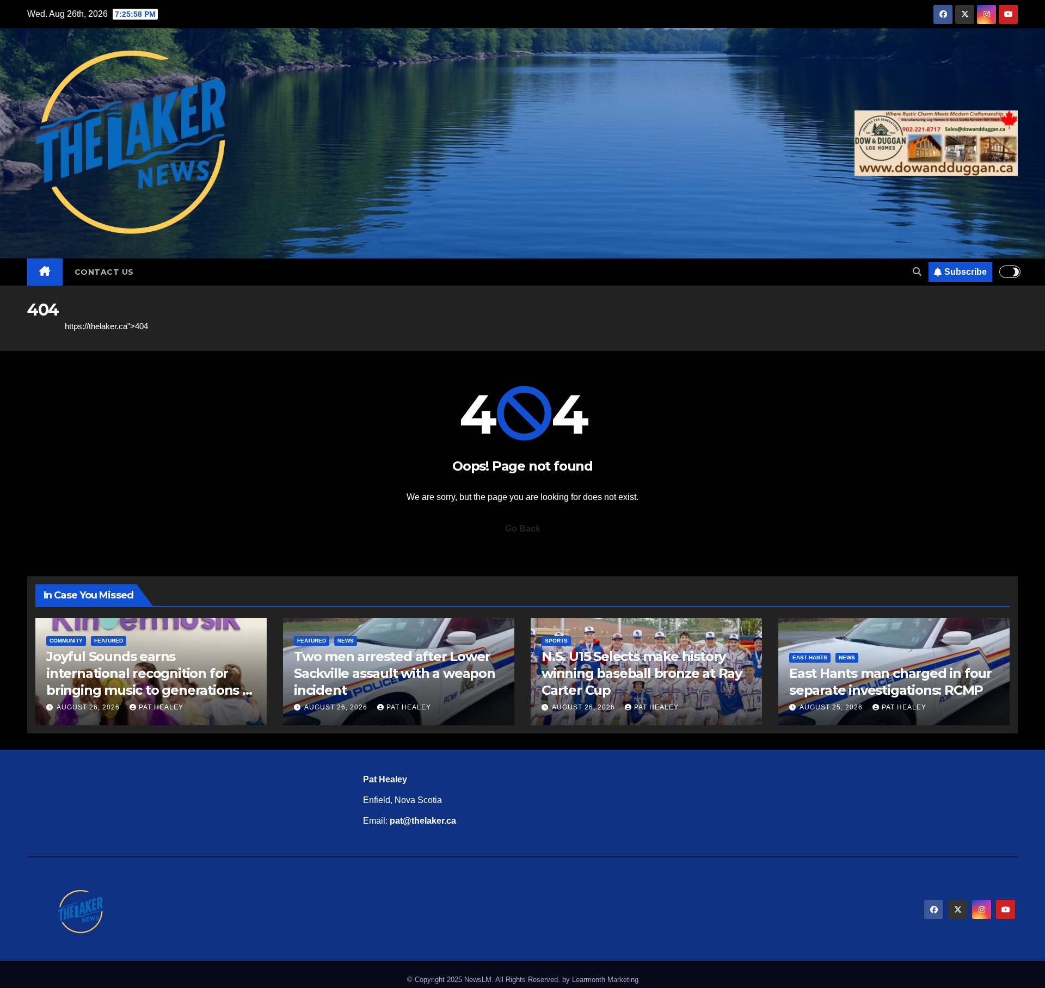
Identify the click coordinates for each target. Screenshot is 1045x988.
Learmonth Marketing (605, 979)
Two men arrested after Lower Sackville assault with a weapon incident (394, 673)
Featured (108, 641)
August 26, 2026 (89, 707)
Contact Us (104, 272)
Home (38, 326)
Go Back (522, 528)
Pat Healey (161, 707)
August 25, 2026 (832, 707)
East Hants (809, 657)
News (345, 641)
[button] (917, 271)
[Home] (45, 272)
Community (66, 641)
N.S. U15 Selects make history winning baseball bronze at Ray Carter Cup (642, 673)
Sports (556, 641)
